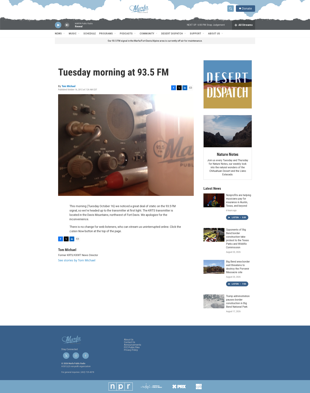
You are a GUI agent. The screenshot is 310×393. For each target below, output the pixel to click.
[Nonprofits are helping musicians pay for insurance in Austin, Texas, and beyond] (213, 200)
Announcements (132, 345)
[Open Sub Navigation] (64, 33)
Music (73, 33)
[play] (58, 25)
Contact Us (129, 342)
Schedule (89, 33)
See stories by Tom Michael (76, 260)
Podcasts (126, 33)
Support (195, 33)
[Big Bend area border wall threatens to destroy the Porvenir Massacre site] (213, 267)
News (58, 33)
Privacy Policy (131, 350)
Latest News (212, 188)
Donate (247, 8)
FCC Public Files (132, 347)
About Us (214, 33)
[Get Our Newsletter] (228, 84)
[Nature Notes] (228, 131)
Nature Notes (228, 154)
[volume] (67, 25)
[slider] (72, 26)
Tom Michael (68, 86)
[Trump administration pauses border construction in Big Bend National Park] (213, 301)
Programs (106, 33)
